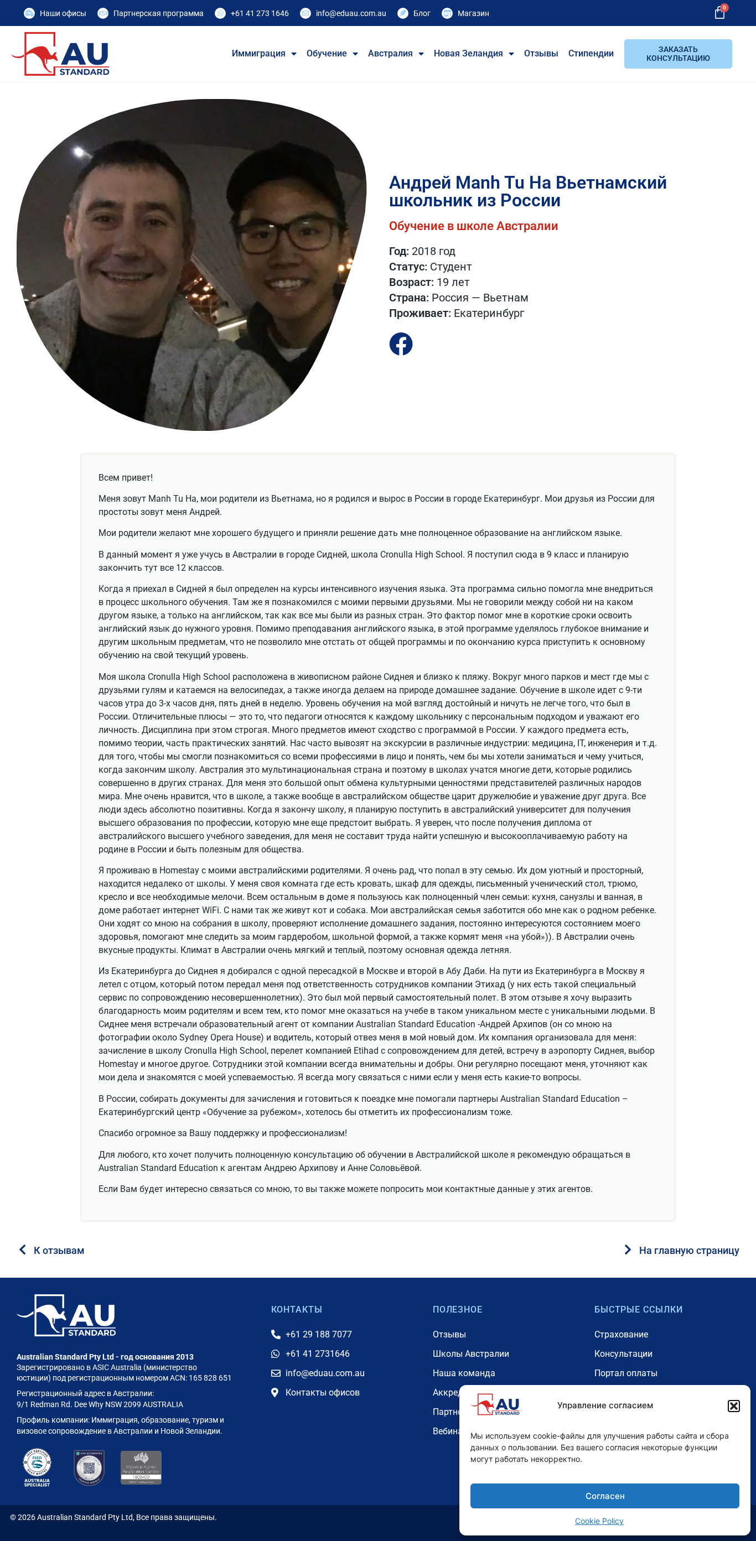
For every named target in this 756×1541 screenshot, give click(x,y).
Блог (422, 13)
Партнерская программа (158, 13)
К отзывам (59, 1250)
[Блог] (402, 13)
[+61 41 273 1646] (220, 13)
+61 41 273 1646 (260, 13)
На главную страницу (689, 1250)
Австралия (390, 53)
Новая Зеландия (468, 53)
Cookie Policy (599, 1521)
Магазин (473, 13)
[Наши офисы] (29, 13)
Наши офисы (63, 13)
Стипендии (591, 53)
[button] (733, 1406)
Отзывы (541, 53)
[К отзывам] (22, 1250)
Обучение (327, 53)
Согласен (605, 1496)
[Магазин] (447, 13)
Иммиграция (259, 53)
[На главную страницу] (628, 1250)
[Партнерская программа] (102, 13)
